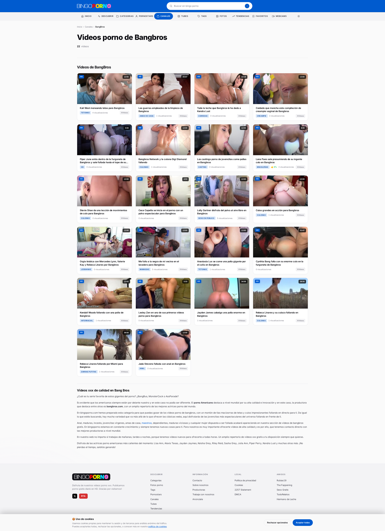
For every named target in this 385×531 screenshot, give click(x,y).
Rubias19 (281, 480)
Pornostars (156, 494)
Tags (152, 489)
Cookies (239, 485)
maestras (147, 423)
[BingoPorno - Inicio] (94, 6)
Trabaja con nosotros (203, 494)
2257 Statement (243, 489)
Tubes (153, 504)
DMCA (238, 494)
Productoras (198, 489)
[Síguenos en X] (74, 496)
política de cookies (157, 526)
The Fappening (284, 485)
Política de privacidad (245, 480)
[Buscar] (247, 6)
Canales (89, 27)
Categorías (156, 480)
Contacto (197, 480)
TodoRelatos (283, 494)
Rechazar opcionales (277, 522)
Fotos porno (156, 485)
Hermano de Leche (286, 499)
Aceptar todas (303, 522)
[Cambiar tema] (298, 16)
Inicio (79, 27)
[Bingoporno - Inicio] (91, 476)
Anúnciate (197, 499)
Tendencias (156, 508)
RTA (83, 496)
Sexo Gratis (282, 489)
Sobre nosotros (200, 485)
